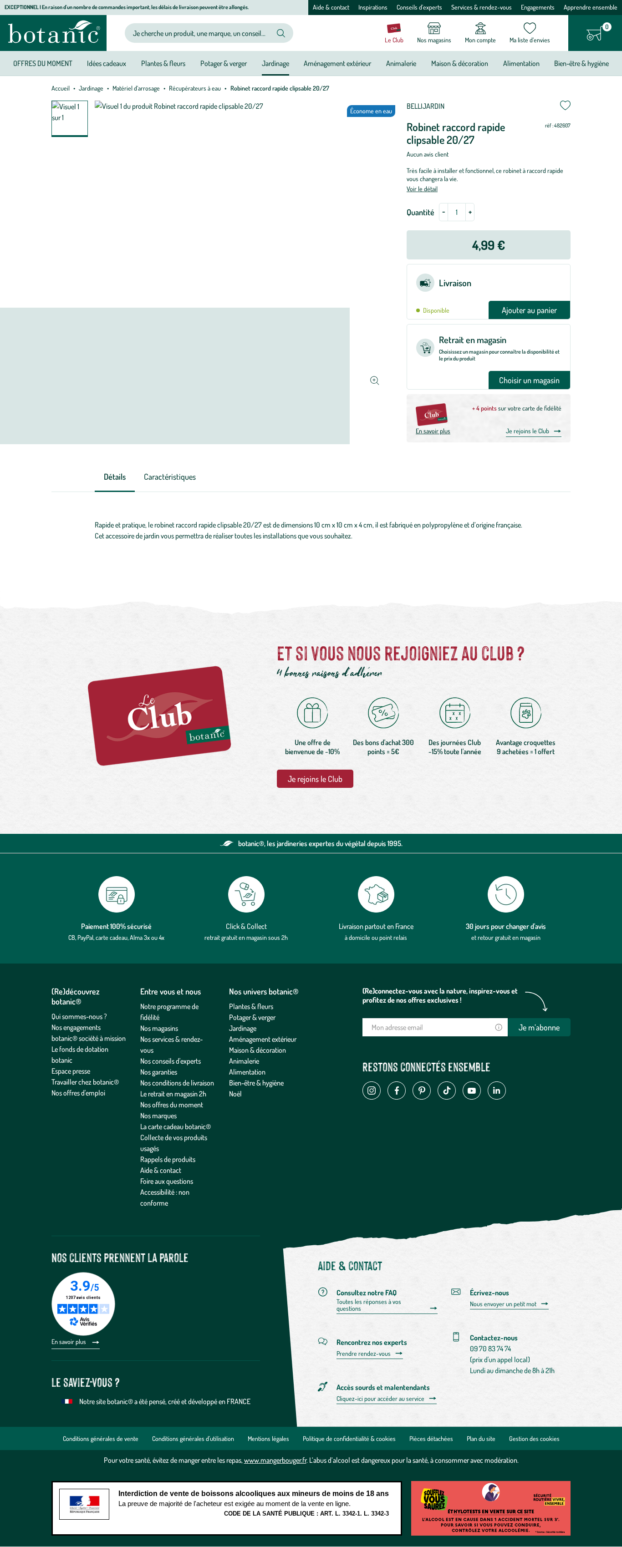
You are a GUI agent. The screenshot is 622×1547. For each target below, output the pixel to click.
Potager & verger (252, 1017)
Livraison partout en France (376, 926)
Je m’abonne (539, 1027)
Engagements (538, 7)
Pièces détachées (431, 1438)
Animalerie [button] (401, 63)
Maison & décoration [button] (459, 63)
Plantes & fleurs (251, 1006)
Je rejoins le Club (527, 431)
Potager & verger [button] (223, 63)
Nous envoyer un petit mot (503, 1304)
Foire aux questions (166, 1181)
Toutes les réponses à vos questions (368, 1305)
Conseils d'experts (419, 7)
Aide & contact (331, 7)
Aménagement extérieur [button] (337, 63)
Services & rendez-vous (481, 7)
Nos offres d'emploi (78, 1092)
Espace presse (70, 1070)
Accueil (60, 88)
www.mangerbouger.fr (275, 1460)
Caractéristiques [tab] (170, 477)
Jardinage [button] (275, 63)
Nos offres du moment (171, 1104)
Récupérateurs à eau (195, 88)
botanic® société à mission (88, 1038)
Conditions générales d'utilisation (193, 1438)
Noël (235, 1093)
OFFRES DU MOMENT (42, 63)
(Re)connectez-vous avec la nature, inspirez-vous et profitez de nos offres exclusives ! (440, 995)
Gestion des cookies (534, 1438)
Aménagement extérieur (262, 1039)
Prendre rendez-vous (363, 1353)
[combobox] (201, 33)
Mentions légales (268, 1438)
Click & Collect (246, 926)
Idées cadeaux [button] (106, 63)
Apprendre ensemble (590, 7)
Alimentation (247, 1071)
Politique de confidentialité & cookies (349, 1438)
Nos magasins (159, 1028)
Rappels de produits (167, 1159)
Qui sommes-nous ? (79, 1016)
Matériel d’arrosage (136, 88)
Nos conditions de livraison (177, 1082)
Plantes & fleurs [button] (163, 63)
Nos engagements (76, 1027)
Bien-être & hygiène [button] (581, 63)
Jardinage (91, 88)
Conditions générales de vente (100, 1438)
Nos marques (158, 1115)
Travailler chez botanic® (85, 1081)
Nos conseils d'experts (170, 1060)
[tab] (115, 477)
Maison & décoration (257, 1050)
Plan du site (481, 1438)
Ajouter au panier (529, 310)
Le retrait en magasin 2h (173, 1093)
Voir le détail (422, 188)
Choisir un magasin (529, 380)
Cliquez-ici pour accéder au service (380, 1398)
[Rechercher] (281, 33)
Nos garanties (158, 1071)
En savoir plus (433, 431)
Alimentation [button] (521, 63)
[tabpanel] (311, 530)
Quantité (420, 212)
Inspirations (372, 7)
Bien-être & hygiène (256, 1082)
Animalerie (244, 1060)
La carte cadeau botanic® (175, 1126)
